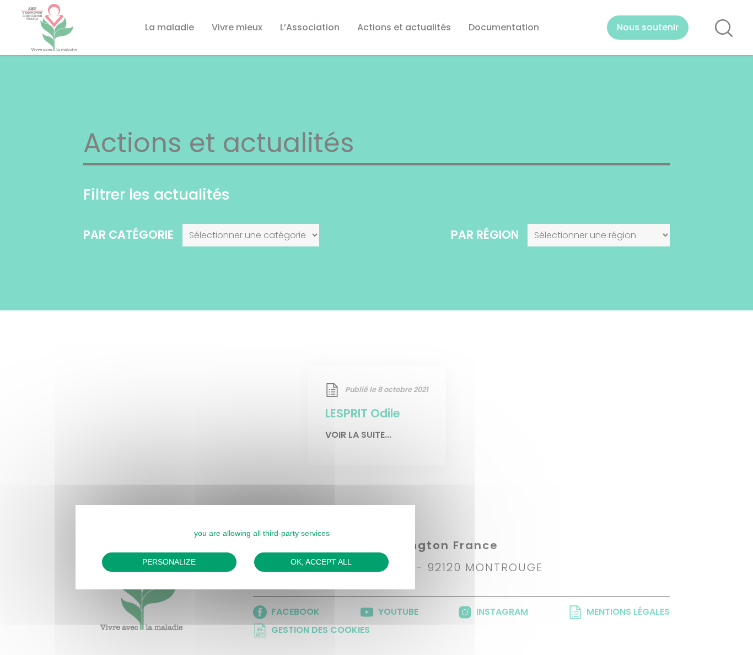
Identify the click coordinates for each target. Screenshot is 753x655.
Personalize (169, 561)
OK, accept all (321, 561)
